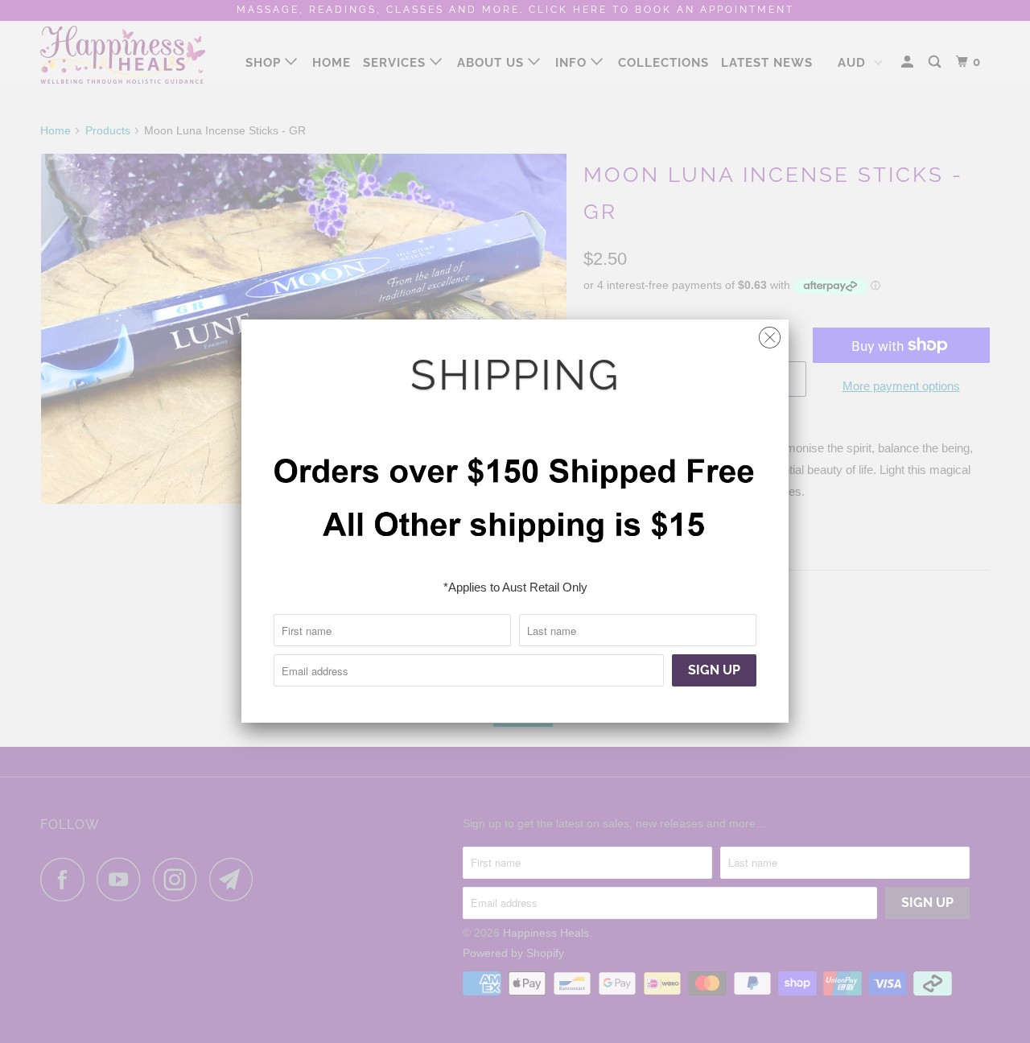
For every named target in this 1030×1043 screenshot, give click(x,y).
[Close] (770, 333)
